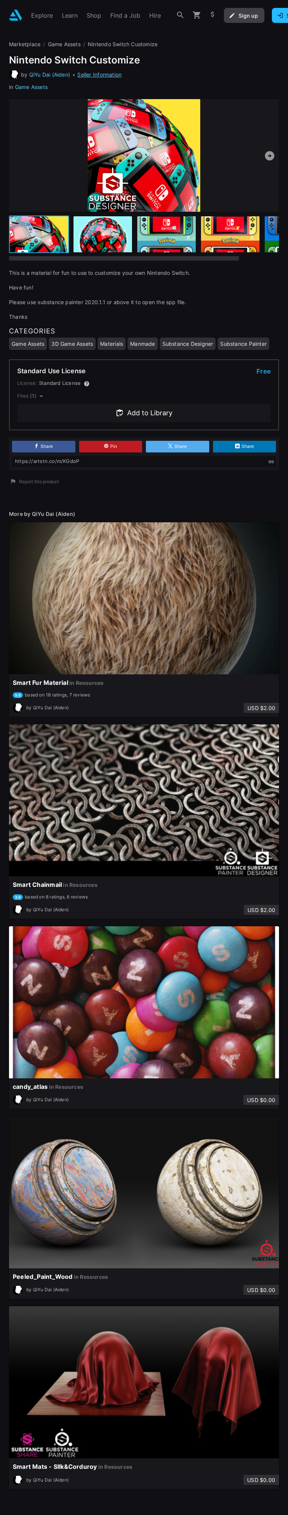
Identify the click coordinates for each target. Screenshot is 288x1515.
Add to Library (149, 413)
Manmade (142, 344)
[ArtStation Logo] (15, 15)
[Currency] (212, 15)
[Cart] (196, 15)
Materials (111, 344)
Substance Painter (243, 344)
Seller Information (99, 74)
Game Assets (31, 87)
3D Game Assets (72, 344)
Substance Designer (187, 344)
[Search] (180, 15)
